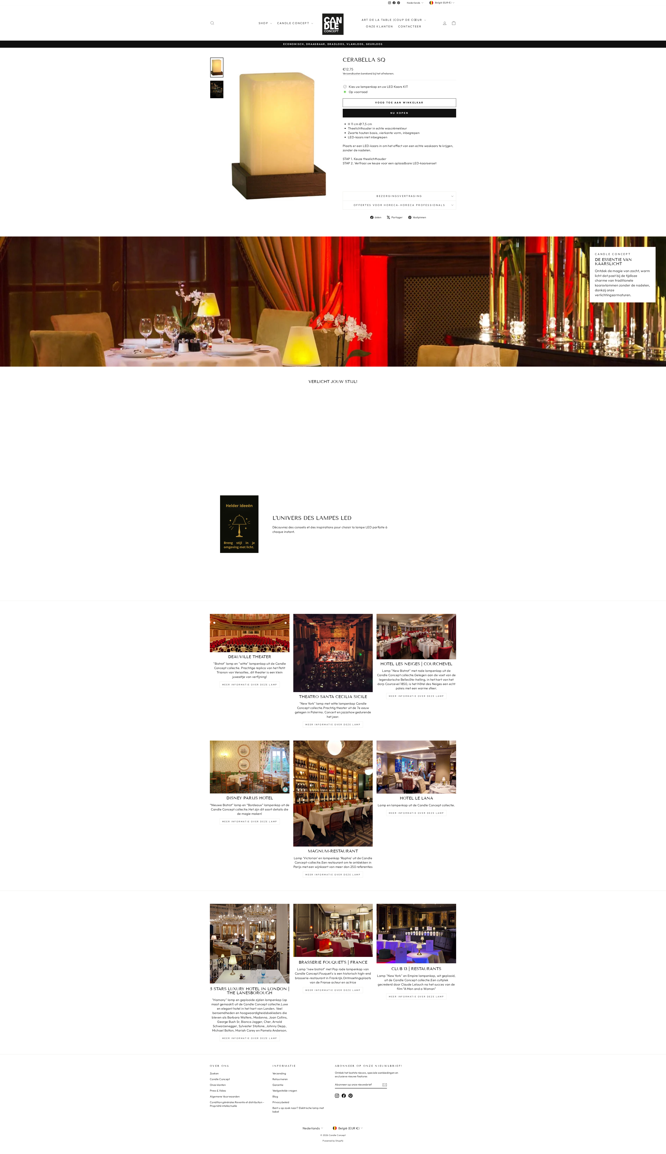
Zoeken (214, 1073)
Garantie (277, 1085)
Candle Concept (293, 23)
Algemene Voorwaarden (225, 1096)
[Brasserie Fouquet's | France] (333, 930)
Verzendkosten (352, 73)
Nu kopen (399, 113)
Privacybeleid (280, 1102)
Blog (275, 1096)
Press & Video (218, 1090)
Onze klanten (218, 1085)
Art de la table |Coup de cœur (392, 20)
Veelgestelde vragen (284, 1090)
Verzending (279, 1073)
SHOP (264, 23)
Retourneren (280, 1079)
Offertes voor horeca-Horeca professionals (399, 205)
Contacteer (409, 26)
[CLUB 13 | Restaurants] (416, 933)
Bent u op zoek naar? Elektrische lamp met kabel (298, 1109)
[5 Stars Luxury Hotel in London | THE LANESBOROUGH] (249, 943)
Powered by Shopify (333, 1140)
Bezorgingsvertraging (399, 196)
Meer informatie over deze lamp (249, 684)
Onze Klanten (379, 26)
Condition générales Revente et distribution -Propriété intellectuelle (237, 1104)
